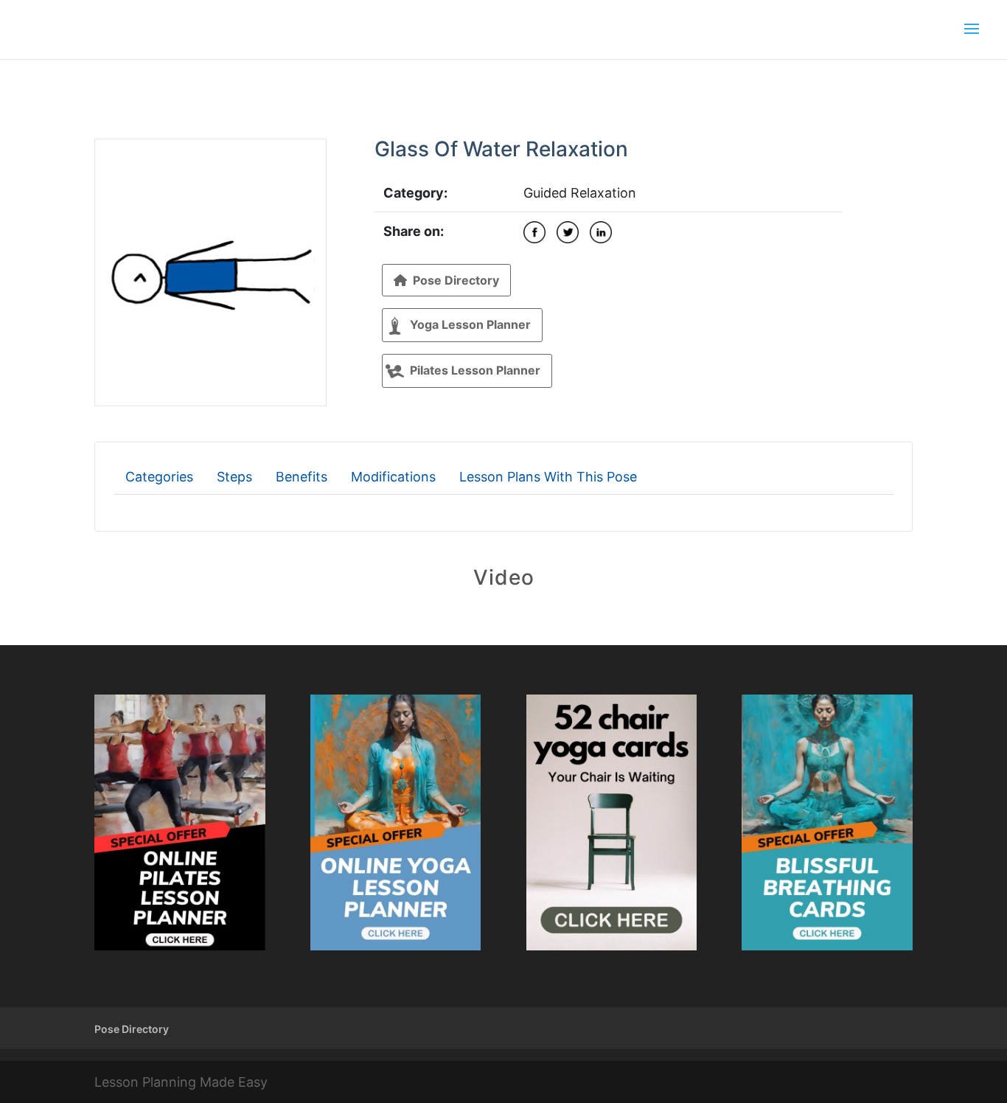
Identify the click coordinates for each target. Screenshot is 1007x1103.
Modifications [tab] (393, 476)
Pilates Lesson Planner (475, 370)
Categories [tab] (159, 476)
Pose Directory (456, 280)
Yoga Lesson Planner (470, 324)
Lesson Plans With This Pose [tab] (548, 476)
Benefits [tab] (301, 476)
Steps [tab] (234, 476)
